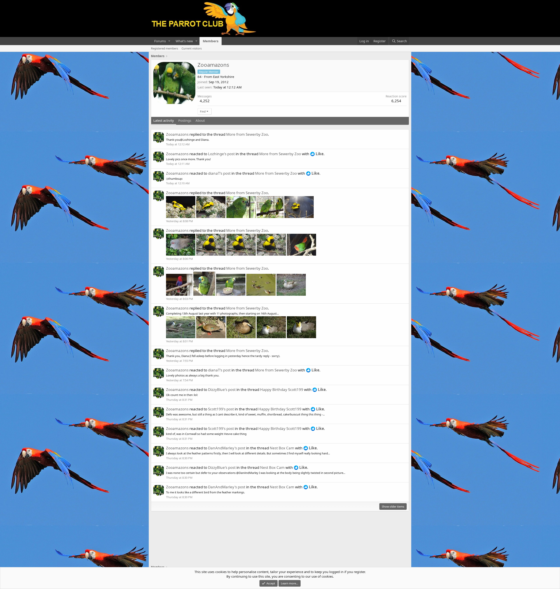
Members (210, 41)
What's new (184, 41)
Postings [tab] (184, 120)
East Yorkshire (223, 76)
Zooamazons (177, 134)
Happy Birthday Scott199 (281, 389)
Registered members (164, 48)
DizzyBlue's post (222, 389)
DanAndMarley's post (226, 447)
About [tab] (200, 120)
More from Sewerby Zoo (247, 134)
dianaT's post (219, 173)
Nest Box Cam (282, 447)
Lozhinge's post (221, 153)
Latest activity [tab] (163, 120)
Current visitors (192, 48)
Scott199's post (221, 408)
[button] (169, 41)
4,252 (205, 100)
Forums (160, 41)
